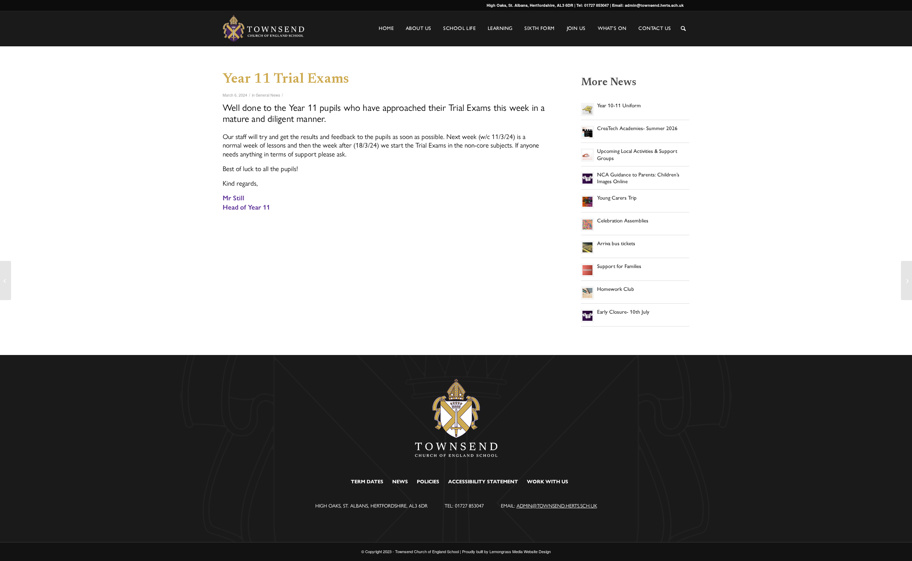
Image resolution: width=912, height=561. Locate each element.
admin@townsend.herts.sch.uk (557, 505)
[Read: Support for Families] (587, 270)
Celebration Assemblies (622, 220)
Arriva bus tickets (616, 243)
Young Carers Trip (617, 198)
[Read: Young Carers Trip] (587, 201)
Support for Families (619, 266)
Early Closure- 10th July (623, 312)
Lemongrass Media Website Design (520, 551)
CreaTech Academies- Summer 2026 (637, 128)
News (400, 482)
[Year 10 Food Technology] (906, 280)
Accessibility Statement (483, 482)
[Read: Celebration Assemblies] (587, 224)
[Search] (683, 29)
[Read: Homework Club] (587, 293)
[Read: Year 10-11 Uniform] (587, 109)
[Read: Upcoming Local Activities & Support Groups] (587, 155)
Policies (428, 482)
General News (268, 95)
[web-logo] (264, 28)
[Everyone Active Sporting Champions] (5, 280)
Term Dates (367, 482)
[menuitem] (683, 33)
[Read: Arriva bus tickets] (587, 247)
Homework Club (615, 289)
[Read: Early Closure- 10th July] (587, 315)
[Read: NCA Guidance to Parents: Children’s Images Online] (587, 178)
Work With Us (547, 482)
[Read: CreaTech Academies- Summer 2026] (587, 132)
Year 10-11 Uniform (619, 105)
